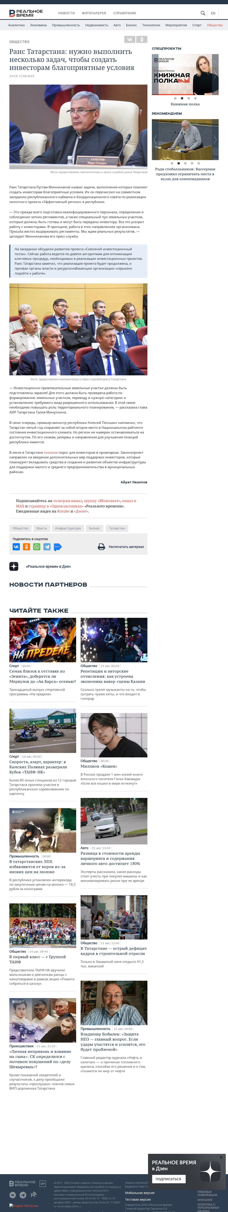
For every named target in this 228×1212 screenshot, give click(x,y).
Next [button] (215, 74)
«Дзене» (81, 511)
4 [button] (195, 98)
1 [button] (175, 98)
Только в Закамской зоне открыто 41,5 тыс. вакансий (114, 957)
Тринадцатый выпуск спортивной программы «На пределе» (42, 682)
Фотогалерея (94, 13)
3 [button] (188, 98)
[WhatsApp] (36, 546)
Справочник (124, 13)
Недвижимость (96, 25)
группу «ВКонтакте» (102, 500)
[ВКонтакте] (129, 39)
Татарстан (117, 528)
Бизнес (131, 25)
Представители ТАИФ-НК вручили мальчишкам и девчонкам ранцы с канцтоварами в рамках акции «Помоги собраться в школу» (42, 970)
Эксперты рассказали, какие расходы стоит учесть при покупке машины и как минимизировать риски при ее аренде (114, 867)
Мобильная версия (140, 1193)
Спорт (197, 25)
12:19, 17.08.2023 (21, 76)
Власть (42, 528)
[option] (185, 74)
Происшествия (21, 1046)
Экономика (38, 25)
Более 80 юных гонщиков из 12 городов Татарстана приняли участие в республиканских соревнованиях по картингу (42, 777)
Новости (66, 13)
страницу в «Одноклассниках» (55, 506)
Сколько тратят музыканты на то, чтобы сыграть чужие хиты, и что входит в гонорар (113, 685)
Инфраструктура (68, 528)
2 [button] (182, 98)
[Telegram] (47, 546)
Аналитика (16, 25)
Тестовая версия (138, 1199)
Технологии (151, 25)
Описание (204, 1200)
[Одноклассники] (141, 39)
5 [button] (198, 163)
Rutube (63, 511)
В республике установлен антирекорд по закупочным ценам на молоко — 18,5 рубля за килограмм (42, 875)
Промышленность (66, 25)
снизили (51, 452)
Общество (215, 25)
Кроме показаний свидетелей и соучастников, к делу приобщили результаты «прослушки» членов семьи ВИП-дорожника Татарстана (42, 1069)
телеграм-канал (67, 500)
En (213, 13)
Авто (117, 25)
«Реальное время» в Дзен (48, 566)
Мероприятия (176, 25)
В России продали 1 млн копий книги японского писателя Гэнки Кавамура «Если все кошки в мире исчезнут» (112, 774)
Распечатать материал (126, 547)
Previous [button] (155, 74)
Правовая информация (207, 1193)
